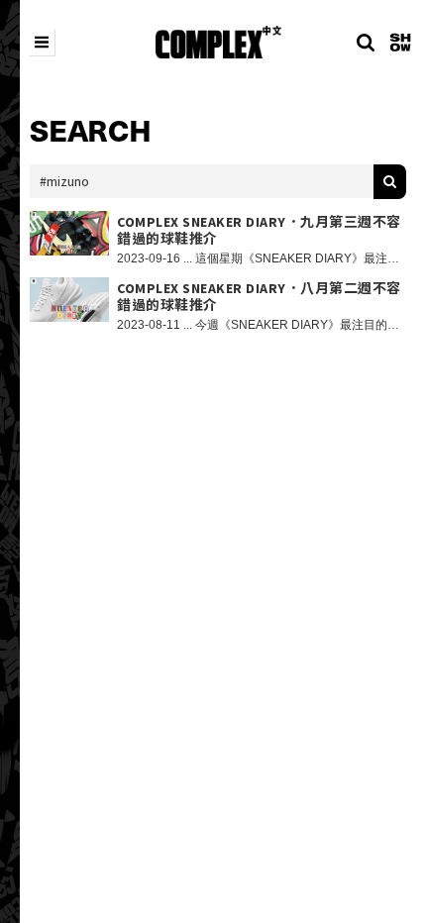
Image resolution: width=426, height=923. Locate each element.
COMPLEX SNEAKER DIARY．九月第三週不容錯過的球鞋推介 (259, 231)
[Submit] (389, 181)
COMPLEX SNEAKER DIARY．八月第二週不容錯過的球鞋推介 (259, 297)
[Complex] (218, 42)
